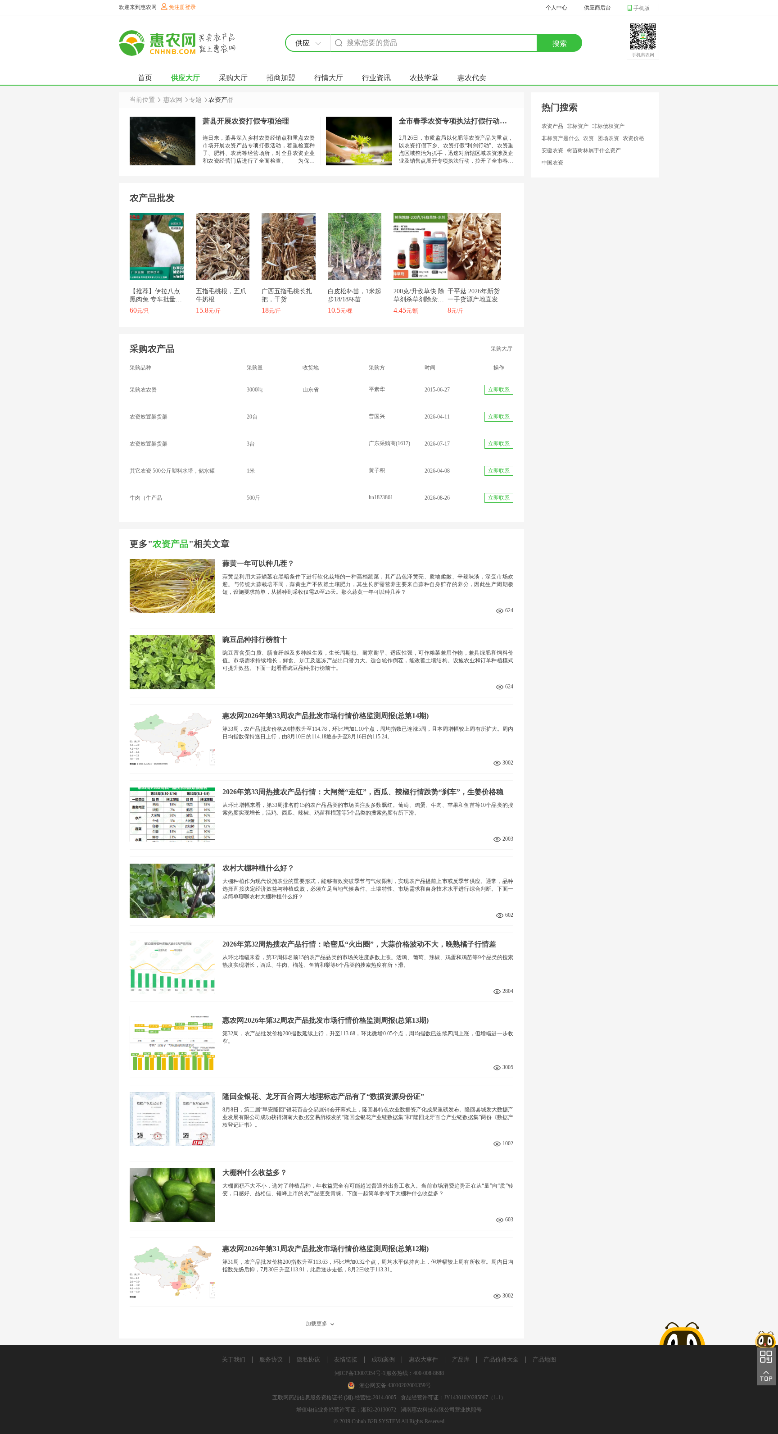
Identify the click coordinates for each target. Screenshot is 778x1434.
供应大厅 (185, 78)
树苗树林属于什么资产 (594, 150)
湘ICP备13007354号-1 (360, 1373)
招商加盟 (281, 78)
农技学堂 (424, 78)
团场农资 (608, 138)
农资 (588, 138)
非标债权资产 (608, 126)
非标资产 (577, 126)
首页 (145, 78)
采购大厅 (233, 78)
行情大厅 (328, 78)
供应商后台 (597, 8)
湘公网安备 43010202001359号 (395, 1385)
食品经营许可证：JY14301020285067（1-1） (453, 1397)
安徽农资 (552, 150)
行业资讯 (376, 78)
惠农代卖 (471, 78)
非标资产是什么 (560, 138)
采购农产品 (152, 349)
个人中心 (556, 8)
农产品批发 (152, 198)
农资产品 (552, 126)
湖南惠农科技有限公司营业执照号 (441, 1410)
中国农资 (552, 162)
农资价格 (633, 138)
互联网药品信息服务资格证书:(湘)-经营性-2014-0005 (334, 1397)
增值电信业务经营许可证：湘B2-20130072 (346, 1410)
